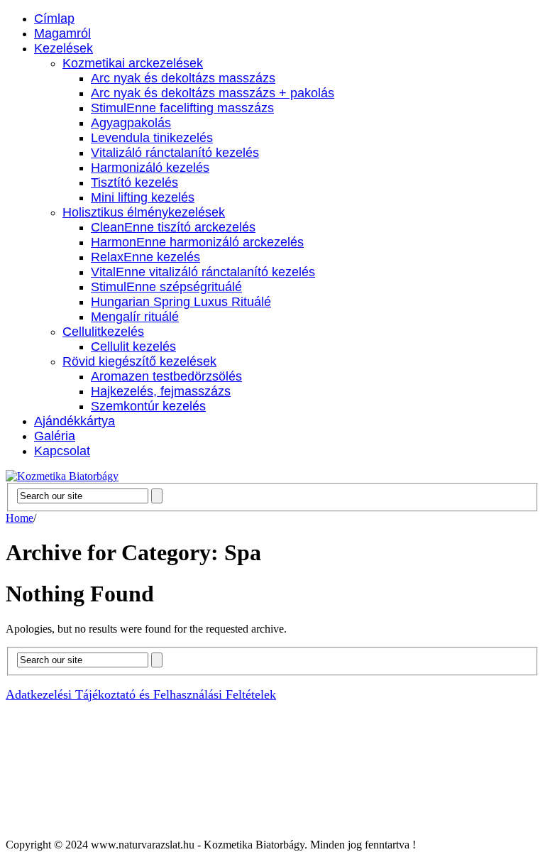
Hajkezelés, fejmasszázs (161, 391)
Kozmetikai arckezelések (132, 63)
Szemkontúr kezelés (148, 406)
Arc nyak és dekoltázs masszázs (183, 78)
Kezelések (63, 48)
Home (19, 518)
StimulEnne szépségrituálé (166, 287)
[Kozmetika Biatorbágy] (62, 476)
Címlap (54, 18)
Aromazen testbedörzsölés (166, 376)
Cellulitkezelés (103, 331)
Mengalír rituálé (135, 317)
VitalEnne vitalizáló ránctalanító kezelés (203, 272)
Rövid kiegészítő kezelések (139, 361)
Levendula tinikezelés (152, 138)
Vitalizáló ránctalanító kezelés (175, 153)
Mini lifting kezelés (142, 197)
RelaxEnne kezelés (145, 257)
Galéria (54, 436)
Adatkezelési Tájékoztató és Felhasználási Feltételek (141, 694)
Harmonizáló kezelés (150, 167)
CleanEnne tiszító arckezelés (173, 227)
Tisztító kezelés (134, 182)
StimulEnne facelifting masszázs (182, 108)
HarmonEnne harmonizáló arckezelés (197, 242)
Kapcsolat (62, 451)
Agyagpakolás (131, 123)
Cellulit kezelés (133, 346)
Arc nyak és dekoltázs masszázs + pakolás (212, 93)
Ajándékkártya (74, 421)
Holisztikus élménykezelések (143, 212)
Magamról (62, 33)
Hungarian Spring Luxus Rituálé (181, 302)
